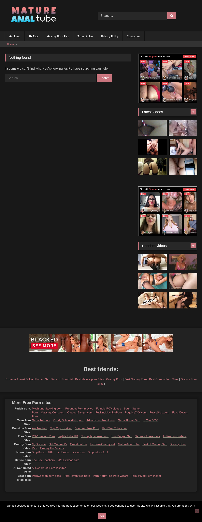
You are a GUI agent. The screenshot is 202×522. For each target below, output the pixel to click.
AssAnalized (39, 428)
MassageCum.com (52, 412)
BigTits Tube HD (68, 436)
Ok (102, 515)
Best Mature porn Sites (89, 379)
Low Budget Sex (121, 436)
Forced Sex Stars (46, 379)
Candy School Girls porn (68, 420)
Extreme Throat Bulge (19, 379)
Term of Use (85, 36)
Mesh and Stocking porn (47, 408)
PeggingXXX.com (136, 412)
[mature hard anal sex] (183, 281)
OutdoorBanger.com (80, 412)
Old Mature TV (58, 444)
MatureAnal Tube (128, 444)
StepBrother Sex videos (70, 452)
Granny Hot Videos (52, 448)
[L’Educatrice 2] (183, 262)
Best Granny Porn (135, 379)
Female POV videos (108, 408)
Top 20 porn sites (61, 428)
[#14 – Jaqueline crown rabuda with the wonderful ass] (152, 147)
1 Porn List (66, 379)
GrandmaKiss (78, 444)
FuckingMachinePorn (108, 412)
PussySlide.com (159, 412)
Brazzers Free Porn (87, 428)
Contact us (133, 36)
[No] (197, 511)
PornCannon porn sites (46, 475)
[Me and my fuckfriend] (152, 128)
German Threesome (147, 436)
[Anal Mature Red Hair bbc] (152, 281)
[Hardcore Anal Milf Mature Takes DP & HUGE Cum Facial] (183, 166)
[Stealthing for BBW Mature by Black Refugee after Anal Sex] (152, 300)
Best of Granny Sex (154, 444)
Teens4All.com (41, 420)
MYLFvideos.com (68, 459)
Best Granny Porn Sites (163, 379)
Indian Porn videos (174, 436)
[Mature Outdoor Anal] (183, 128)
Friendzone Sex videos (100, 420)
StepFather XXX (98, 452)
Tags (36, 36)
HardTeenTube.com (114, 428)
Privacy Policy (109, 36)
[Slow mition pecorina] (152, 166)
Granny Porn (114, 379)
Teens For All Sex (129, 420)
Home (16, 36)
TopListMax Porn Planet (146, 475)
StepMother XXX (42, 452)
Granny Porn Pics (58, 36)
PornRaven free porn (77, 475)
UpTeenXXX (150, 420)
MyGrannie (39, 444)
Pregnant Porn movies (79, 408)
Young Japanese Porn (94, 436)
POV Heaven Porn (43, 436)
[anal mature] (152, 262)
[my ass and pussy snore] (183, 147)
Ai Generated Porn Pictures (49, 467)
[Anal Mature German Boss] (183, 300)
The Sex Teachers (43, 459)
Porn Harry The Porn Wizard (110, 475)
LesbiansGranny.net (102, 444)
